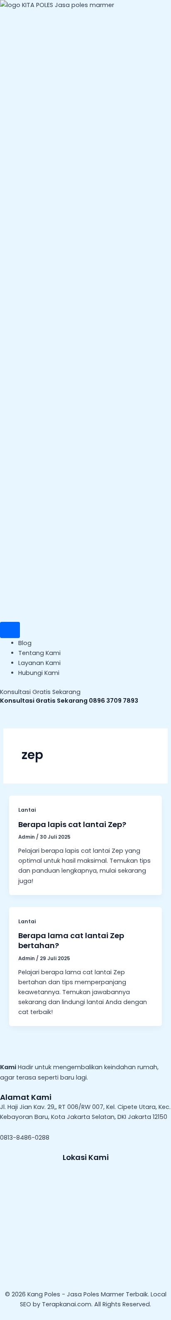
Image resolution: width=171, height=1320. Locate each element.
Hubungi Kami (38, 673)
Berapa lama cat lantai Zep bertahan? (71, 940)
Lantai (27, 809)
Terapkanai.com (66, 1304)
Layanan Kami (39, 663)
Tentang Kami (39, 653)
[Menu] (10, 630)
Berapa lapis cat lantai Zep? (72, 824)
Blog (25, 643)
